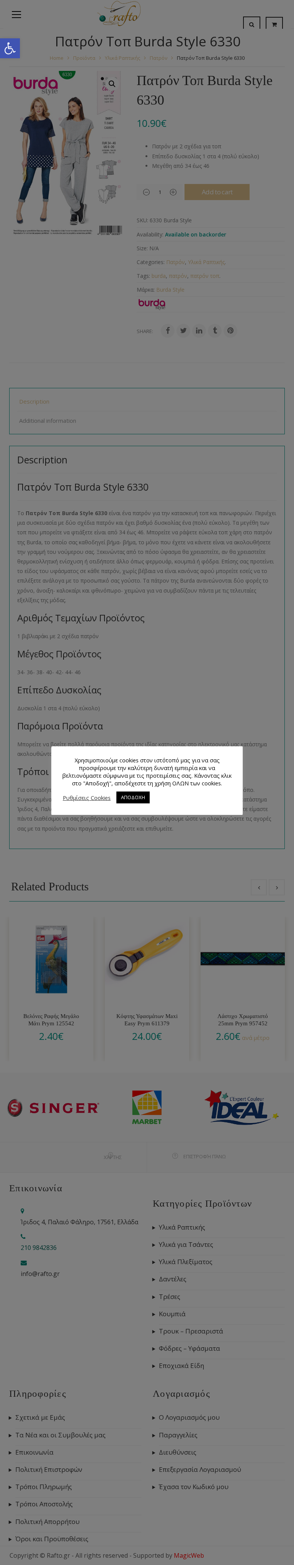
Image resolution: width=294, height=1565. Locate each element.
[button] (10, 48)
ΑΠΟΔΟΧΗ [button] (133, 797)
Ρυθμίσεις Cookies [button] (87, 797)
